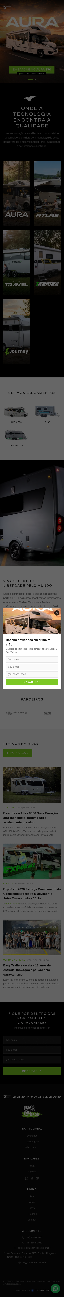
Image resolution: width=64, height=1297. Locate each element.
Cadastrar (32, 682)
